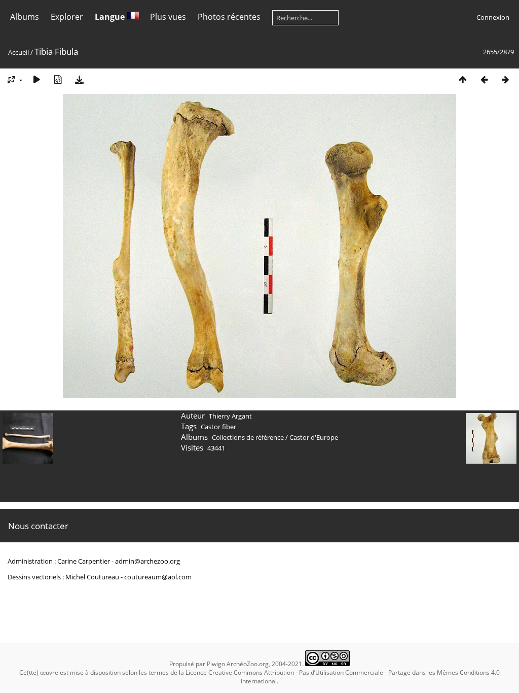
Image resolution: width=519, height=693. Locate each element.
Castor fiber (218, 426)
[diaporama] (36, 79)
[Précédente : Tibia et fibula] (484, 79)
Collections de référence (248, 437)
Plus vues (168, 16)
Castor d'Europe (313, 437)
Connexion (492, 17)
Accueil (18, 52)
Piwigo (216, 664)
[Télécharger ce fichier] (79, 79)
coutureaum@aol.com (158, 576)
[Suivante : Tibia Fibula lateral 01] (505, 79)
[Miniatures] (462, 79)
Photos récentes (229, 16)
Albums (24, 16)
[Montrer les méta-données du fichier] (57, 79)
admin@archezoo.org (147, 561)
